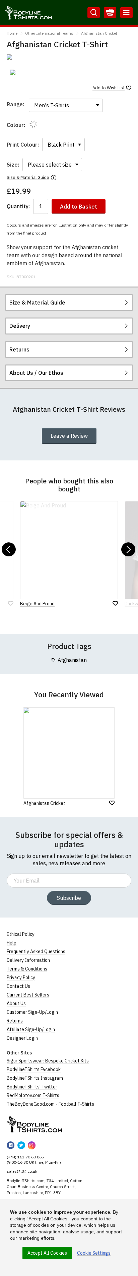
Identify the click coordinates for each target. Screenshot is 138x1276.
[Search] (93, 12)
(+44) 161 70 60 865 (25, 1156)
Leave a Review (69, 435)
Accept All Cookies (47, 1253)
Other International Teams (49, 33)
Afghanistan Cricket (99, 33)
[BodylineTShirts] (34, 1124)
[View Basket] (110, 12)
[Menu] (126, 12)
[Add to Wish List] (112, 803)
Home (12, 33)
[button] (9, 549)
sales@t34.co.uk (22, 1171)
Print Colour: (23, 144)
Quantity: (18, 206)
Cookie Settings (94, 1253)
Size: (13, 164)
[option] (22, 72)
